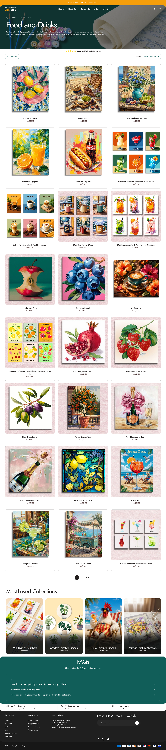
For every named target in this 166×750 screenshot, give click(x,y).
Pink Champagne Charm (136, 437)
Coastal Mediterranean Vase (136, 118)
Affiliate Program (11, 733)
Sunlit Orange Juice (30, 181)
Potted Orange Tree (83, 437)
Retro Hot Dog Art (82, 181)
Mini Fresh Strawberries (136, 371)
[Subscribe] (137, 723)
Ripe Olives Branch (30, 437)
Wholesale (8, 737)
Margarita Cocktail (30, 563)
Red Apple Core (30, 308)
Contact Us (8, 720)
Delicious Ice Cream (83, 563)
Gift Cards (8, 724)
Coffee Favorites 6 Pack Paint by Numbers (30, 245)
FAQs (82, 668)
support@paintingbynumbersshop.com (64, 727)
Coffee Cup (136, 308)
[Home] (7, 18)
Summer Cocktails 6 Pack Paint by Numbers (136, 181)
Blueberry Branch (83, 308)
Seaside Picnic (83, 118)
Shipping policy (34, 724)
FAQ (6, 727)
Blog (6, 730)
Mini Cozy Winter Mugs (83, 245)
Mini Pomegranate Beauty (82, 371)
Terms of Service (34, 727)
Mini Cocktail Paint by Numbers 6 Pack (136, 563)
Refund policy (33, 730)
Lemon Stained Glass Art (83, 500)
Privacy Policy (33, 720)
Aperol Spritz (136, 500)
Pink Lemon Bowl (30, 118)
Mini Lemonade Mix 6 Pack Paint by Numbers (136, 245)
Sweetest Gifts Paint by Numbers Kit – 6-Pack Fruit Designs (30, 372)
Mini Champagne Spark (30, 500)
